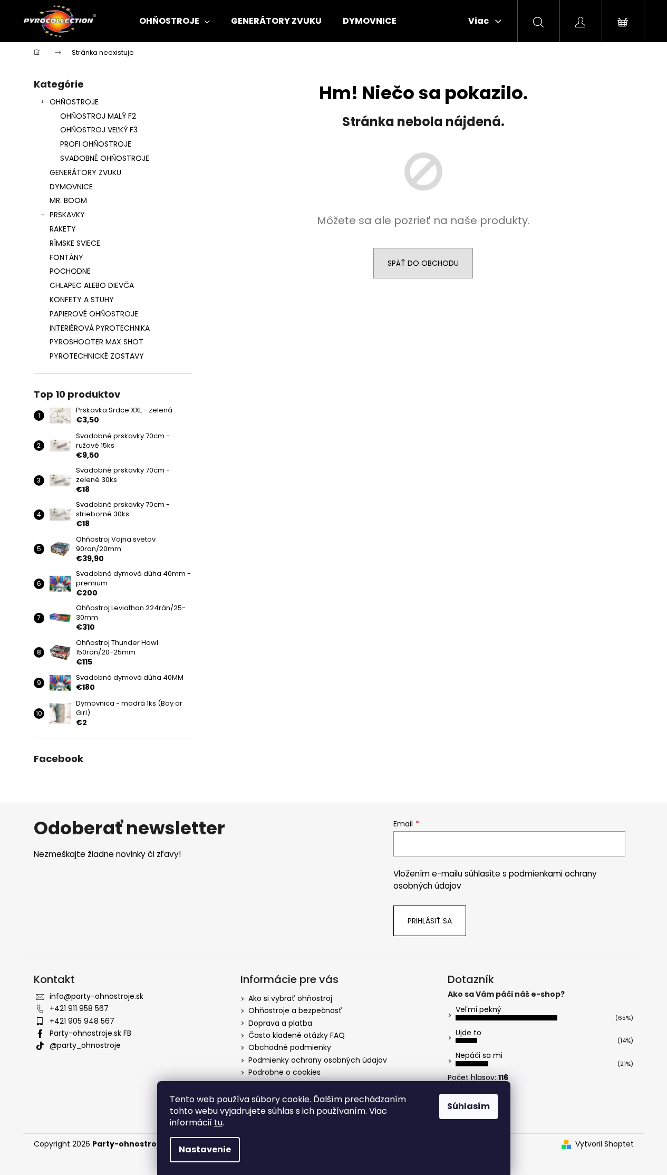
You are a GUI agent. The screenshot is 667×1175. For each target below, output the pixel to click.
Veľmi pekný (478, 1009)
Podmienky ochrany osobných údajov (317, 1060)
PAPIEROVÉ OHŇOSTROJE (94, 314)
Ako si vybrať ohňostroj (290, 998)
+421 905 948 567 (82, 1021)
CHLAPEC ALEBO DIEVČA (92, 285)
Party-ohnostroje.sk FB (90, 1033)
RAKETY (63, 229)
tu (218, 1122)
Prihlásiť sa (430, 921)
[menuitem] (174, 21)
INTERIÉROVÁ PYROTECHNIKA (100, 328)
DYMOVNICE (71, 186)
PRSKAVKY (67, 214)
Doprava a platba (280, 1023)
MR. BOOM (68, 200)
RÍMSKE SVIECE (75, 243)
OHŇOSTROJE (74, 102)
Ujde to (468, 1032)
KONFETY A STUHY (82, 299)
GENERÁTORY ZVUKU (85, 172)
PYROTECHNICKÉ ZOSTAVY (97, 356)
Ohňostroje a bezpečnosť (295, 1010)
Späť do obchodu (423, 263)
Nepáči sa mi (479, 1055)
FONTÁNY (66, 257)
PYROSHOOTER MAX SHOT (96, 341)
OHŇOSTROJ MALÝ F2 (98, 116)
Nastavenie (205, 1149)
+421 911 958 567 (79, 1008)
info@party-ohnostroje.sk (96, 996)
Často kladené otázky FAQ (296, 1035)
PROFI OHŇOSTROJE (95, 144)
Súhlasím (468, 1106)
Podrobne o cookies (284, 1072)
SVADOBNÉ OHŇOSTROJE (104, 158)
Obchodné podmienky (289, 1047)
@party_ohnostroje (85, 1045)
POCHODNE (70, 271)
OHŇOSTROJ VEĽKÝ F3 (99, 129)
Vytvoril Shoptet (604, 1144)
